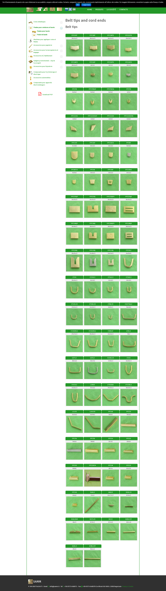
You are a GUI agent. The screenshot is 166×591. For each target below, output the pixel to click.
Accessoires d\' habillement (43, 56)
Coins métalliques (40, 22)
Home (89, 9)
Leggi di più (86, 5)
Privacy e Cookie (127, 586)
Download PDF (47, 95)
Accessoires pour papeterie (43, 45)
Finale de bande (42, 35)
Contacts (123, 9)
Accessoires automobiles (42, 78)
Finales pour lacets (43, 31)
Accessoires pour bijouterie (43, 66)
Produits (99, 9)
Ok (78, 5)
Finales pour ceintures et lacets (44, 27)
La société (111, 9)
